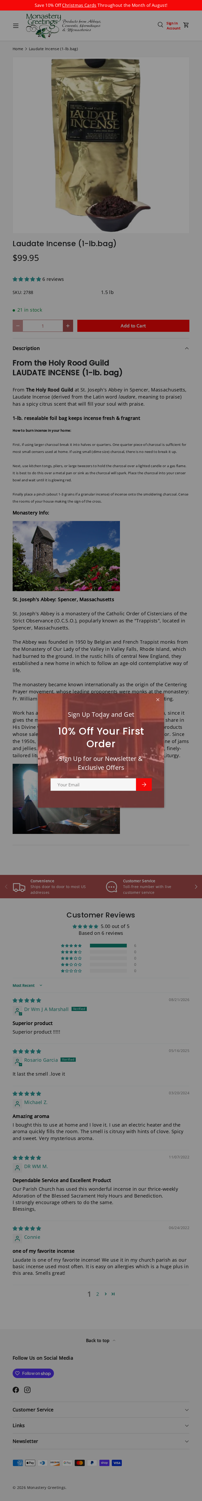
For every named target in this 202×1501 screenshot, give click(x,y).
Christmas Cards (79, 5)
